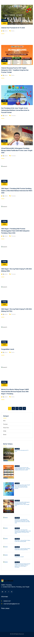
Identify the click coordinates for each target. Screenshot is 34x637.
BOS (4, 420)
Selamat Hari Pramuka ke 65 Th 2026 (13, 28)
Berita (12, 31)
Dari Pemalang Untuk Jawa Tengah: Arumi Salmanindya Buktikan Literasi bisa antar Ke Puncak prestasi (15, 110)
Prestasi (13, 115)
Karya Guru (6, 427)
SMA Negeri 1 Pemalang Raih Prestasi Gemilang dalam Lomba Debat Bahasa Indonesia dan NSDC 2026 (16, 191)
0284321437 (7, 601)
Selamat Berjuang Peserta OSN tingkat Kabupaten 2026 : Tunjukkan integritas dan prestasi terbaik (14, 70)
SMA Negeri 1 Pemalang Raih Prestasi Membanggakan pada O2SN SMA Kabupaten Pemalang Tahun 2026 (15, 231)
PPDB (4, 431)
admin (5, 31)
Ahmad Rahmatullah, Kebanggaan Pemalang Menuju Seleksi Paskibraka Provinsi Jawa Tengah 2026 (16, 150)
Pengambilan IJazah (7, 349)
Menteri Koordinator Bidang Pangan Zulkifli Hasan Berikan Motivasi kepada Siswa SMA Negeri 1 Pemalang (15, 392)
